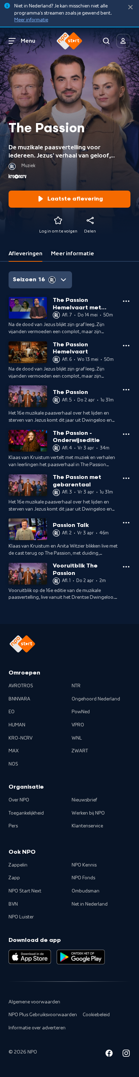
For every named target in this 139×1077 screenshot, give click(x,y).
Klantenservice (87, 825)
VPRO (78, 725)
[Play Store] (81, 957)
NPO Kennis (84, 865)
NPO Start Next (25, 891)
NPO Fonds (83, 877)
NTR (76, 685)
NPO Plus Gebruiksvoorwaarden (43, 1014)
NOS (13, 764)
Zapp (14, 877)
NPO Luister (21, 917)
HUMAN (17, 725)
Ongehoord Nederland (96, 699)
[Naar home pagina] (69, 40)
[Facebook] (109, 1054)
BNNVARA (19, 699)
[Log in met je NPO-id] (123, 40)
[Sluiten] (130, 7)
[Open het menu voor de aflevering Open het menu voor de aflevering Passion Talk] (126, 522)
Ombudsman (85, 891)
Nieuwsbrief (84, 800)
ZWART (80, 750)
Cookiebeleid (96, 1014)
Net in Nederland (90, 904)
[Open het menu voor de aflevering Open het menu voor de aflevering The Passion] (126, 389)
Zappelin (18, 865)
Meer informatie (31, 19)
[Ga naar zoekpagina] (106, 40)
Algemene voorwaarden (34, 1001)
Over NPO (19, 800)
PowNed (81, 711)
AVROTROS (21, 685)
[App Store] (30, 957)
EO (12, 711)
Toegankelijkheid (26, 813)
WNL (77, 738)
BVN (13, 904)
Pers (13, 825)
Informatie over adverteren (37, 1027)
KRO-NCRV (20, 738)
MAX (14, 750)
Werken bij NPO (88, 813)
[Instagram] (126, 1054)
